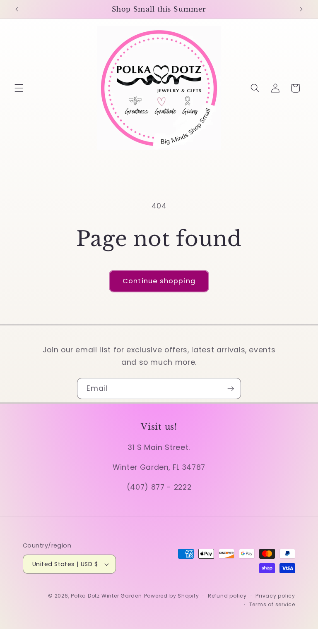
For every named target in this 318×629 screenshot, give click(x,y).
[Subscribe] (231, 388)
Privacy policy (275, 595)
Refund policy (227, 595)
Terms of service (272, 604)
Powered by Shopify (171, 595)
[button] (19, 88)
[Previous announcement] (17, 9)
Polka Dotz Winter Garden (106, 595)
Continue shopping (159, 281)
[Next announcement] (301, 9)
